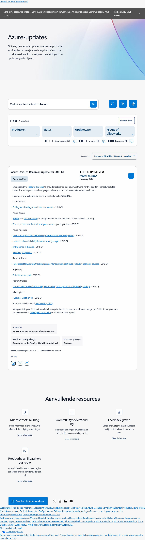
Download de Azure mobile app (30, 501)
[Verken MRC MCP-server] (133, 104)
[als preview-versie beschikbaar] (103, 141)
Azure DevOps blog (44, 303)
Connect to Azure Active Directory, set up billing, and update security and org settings (51, 286)
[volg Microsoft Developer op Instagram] (60, 501)
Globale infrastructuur (44, 507)
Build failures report (22, 275)
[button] (113, 104)
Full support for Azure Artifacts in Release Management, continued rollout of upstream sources (56, 263)
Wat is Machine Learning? (125, 521)
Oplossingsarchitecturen (11, 514)
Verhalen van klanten (112, 507)
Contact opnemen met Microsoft (44, 534)
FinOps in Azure (46, 511)
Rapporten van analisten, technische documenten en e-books (37, 521)
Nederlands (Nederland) (11, 528)
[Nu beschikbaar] (132, 141)
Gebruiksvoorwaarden (93, 534)
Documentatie (75, 517)
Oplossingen (84, 511)
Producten (127, 507)
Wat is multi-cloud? (104, 521)
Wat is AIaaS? (21, 524)
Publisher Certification (23, 297)
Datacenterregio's (62, 507)
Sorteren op (85, 156)
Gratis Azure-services (9, 511)
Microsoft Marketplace (40, 517)
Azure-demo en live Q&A (48, 514)
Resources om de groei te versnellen (106, 511)
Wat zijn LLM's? (34, 524)
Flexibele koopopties (29, 511)
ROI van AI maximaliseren (65, 511)
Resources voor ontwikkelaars (101, 517)
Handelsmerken (111, 534)
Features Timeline (36, 186)
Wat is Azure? (6, 507)
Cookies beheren (74, 534)
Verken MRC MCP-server (123, 13)
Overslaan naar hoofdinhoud (14, 1)
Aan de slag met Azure (23, 507)
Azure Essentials (95, 507)
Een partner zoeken (60, 517)
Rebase (16, 218)
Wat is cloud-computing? (83, 521)
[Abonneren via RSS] (123, 104)
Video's (68, 521)
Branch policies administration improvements (33, 224)
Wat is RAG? (67, 524)
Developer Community (40, 312)
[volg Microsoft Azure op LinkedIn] (65, 501)
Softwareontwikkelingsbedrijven (15, 517)
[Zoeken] (93, 104)
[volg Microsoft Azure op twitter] (54, 501)
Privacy (63, 534)
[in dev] (74, 141)
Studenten (119, 517)
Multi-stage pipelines (22, 252)
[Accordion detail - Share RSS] (20, 363)
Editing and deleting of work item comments (33, 207)
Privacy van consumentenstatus (14, 534)
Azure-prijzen (138, 507)
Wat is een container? (51, 524)
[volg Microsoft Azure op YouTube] (71, 501)
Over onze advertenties (129, 534)
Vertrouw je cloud (79, 507)
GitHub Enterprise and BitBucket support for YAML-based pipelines (43, 235)
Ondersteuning (30, 514)
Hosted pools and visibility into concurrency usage (35, 241)
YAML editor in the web (23, 246)
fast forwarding (31, 218)
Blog (85, 517)
